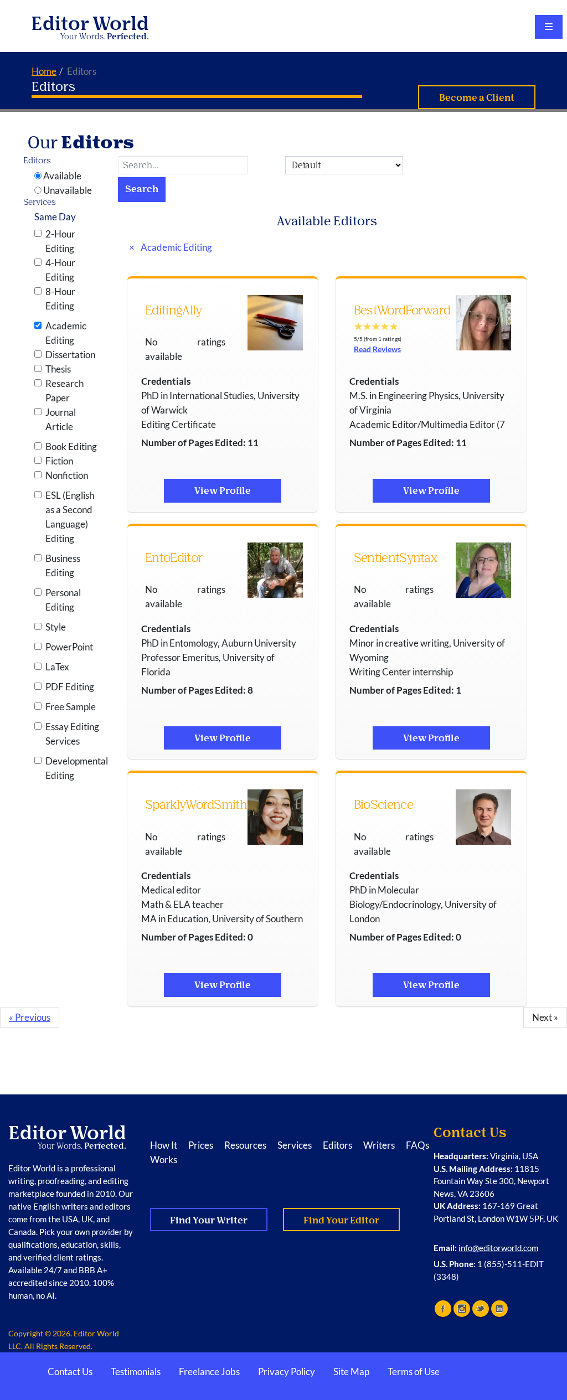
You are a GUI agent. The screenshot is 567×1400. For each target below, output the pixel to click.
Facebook (443, 1308)
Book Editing (71, 446)
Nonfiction (66, 475)
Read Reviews (377, 349)
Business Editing (62, 565)
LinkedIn (499, 1308)
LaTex (57, 667)
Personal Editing (63, 600)
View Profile (222, 490)
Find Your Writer (209, 1220)
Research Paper (64, 391)
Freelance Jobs (209, 1371)
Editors (53, 86)
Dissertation (70, 354)
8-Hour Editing (60, 299)
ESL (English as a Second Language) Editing (69, 516)
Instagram (461, 1308)
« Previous (29, 1017)
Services (294, 1145)
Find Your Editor (341, 1220)
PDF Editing (69, 687)
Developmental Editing (73, 768)
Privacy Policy (286, 1371)
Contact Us (70, 1371)
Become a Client (476, 97)
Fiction (59, 461)
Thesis (58, 369)
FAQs (417, 1145)
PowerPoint (69, 647)
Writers (379, 1145)
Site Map (351, 1371)
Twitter (480, 1308)
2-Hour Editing (60, 241)
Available (62, 176)
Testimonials (136, 1371)
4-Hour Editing (60, 270)
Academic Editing (65, 333)
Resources (245, 1145)
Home (44, 71)
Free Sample (70, 706)
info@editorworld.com (498, 1248)
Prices (200, 1145)
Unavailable (67, 190)
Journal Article (60, 419)
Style (55, 627)
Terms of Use (414, 1371)
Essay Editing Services (72, 734)
